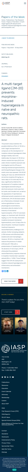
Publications (5, 382)
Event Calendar (6, 391)
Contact (4, 431)
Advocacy (5, 394)
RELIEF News (6, 417)
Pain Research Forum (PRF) (10, 411)
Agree (14, 469)
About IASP (5, 404)
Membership (5, 397)
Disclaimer (5, 434)
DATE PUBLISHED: (7, 54)
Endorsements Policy (8, 440)
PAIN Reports (6, 414)
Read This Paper (10, 281)
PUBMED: (4, 73)
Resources (5, 385)
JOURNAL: (4, 64)
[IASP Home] (6, 3)
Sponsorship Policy (8, 446)
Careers (4, 400)
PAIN (3, 408)
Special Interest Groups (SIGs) (11, 420)
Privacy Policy (6, 443)
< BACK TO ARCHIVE (7, 38)
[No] (26, 464)
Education (5, 388)
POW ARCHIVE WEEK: (8, 44)
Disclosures (5, 437)
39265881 (4, 76)
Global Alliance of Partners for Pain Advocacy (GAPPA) (13, 424)
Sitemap (4, 452)
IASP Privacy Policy (10, 466)
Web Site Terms (6, 449)
